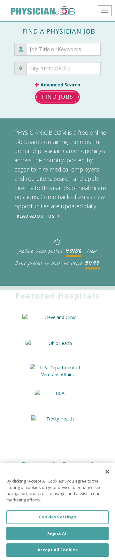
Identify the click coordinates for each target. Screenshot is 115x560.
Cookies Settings (57, 517)
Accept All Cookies (57, 550)
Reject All (57, 533)
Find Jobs (57, 96)
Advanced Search (59, 85)
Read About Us (36, 216)
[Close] (107, 472)
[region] (57, 511)
